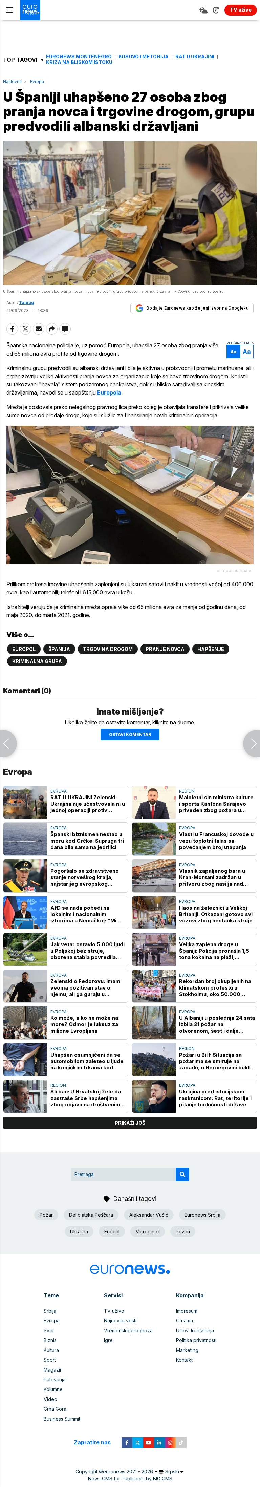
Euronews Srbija (202, 1215)
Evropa (37, 81)
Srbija (50, 1311)
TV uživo (114, 1311)
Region (187, 791)
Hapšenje (210, 649)
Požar (46, 1215)
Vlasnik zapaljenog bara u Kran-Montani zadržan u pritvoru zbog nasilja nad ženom (212, 877)
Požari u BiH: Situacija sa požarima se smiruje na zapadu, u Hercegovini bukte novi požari (216, 1061)
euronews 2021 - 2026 (128, 1471)
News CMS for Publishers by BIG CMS (130, 1478)
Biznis (50, 1340)
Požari (183, 1231)
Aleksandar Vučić (148, 1215)
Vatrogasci (147, 1231)
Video (50, 1399)
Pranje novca (165, 649)
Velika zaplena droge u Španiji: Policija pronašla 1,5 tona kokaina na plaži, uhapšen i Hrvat (214, 950)
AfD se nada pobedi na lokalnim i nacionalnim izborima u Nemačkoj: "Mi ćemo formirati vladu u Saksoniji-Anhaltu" (83, 914)
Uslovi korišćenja (195, 1330)
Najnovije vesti (120, 1320)
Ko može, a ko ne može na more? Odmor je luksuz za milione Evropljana (84, 1024)
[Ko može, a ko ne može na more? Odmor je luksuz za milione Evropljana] (25, 1022)
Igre (108, 1340)
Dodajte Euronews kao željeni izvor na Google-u (197, 308)
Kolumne (53, 1389)
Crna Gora (55, 1409)
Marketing (187, 1350)
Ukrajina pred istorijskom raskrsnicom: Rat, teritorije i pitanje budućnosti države (215, 1098)
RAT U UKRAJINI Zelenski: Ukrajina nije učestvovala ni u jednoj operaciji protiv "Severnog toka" (87, 803)
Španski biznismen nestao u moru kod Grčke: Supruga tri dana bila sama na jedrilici (87, 840)
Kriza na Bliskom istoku (79, 62)
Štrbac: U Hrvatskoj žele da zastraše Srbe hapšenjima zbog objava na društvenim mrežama (85, 1098)
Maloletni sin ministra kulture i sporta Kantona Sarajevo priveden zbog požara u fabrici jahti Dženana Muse (216, 803)
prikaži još (130, 1123)
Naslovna (12, 81)
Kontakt (184, 1360)
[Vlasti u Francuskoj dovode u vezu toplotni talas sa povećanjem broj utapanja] (154, 839)
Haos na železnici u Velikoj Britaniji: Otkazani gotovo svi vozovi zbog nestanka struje (216, 914)
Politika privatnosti (196, 1340)
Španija (59, 649)
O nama (184, 1320)
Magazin (53, 1370)
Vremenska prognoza (128, 1330)
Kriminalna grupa (37, 661)
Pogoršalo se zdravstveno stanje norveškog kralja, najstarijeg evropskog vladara (84, 877)
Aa (233, 351)
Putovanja (55, 1379)
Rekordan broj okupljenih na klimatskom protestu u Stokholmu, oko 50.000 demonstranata (215, 987)
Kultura (51, 1350)
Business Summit (62, 1419)
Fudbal (112, 1231)
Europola (109, 392)
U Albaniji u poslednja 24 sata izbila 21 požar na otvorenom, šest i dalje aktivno (217, 1024)
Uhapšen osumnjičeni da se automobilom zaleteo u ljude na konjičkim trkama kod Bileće (87, 1061)
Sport (50, 1360)
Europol (24, 649)
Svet (49, 1330)
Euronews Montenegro (79, 56)
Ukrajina (79, 1231)
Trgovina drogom (108, 649)
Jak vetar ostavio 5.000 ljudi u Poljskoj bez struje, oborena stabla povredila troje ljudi (87, 950)
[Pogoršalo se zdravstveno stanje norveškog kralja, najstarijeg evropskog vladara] (25, 875)
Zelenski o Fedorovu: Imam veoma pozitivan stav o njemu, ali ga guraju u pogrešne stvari (85, 987)
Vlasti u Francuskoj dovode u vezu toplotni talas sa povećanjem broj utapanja (216, 840)
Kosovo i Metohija (143, 56)
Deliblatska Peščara (91, 1215)
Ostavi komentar (130, 734)
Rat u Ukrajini (194, 56)
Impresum (186, 1311)
